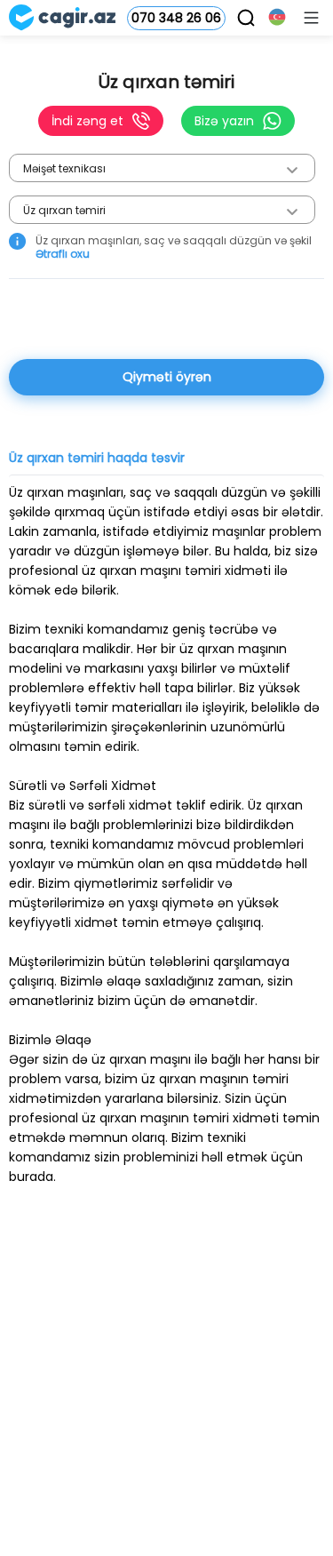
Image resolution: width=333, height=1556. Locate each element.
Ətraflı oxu (63, 253)
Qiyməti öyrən (167, 377)
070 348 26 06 (176, 18)
